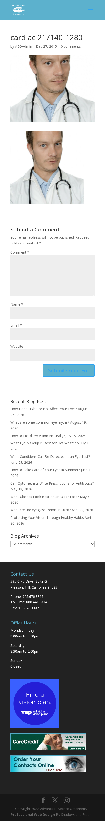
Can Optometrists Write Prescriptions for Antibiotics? (52, 483)
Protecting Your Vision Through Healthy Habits (47, 517)
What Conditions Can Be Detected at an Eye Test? (50, 456)
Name (16, 304)
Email (16, 325)
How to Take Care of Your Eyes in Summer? (45, 469)
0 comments (71, 46)
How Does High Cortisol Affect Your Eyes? (43, 408)
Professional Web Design (33, 814)
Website (16, 346)
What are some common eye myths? (39, 422)
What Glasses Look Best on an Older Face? (44, 496)
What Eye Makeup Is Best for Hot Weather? (44, 443)
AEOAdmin (23, 46)
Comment (19, 252)
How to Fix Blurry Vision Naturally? (37, 435)
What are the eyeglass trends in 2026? (40, 510)
